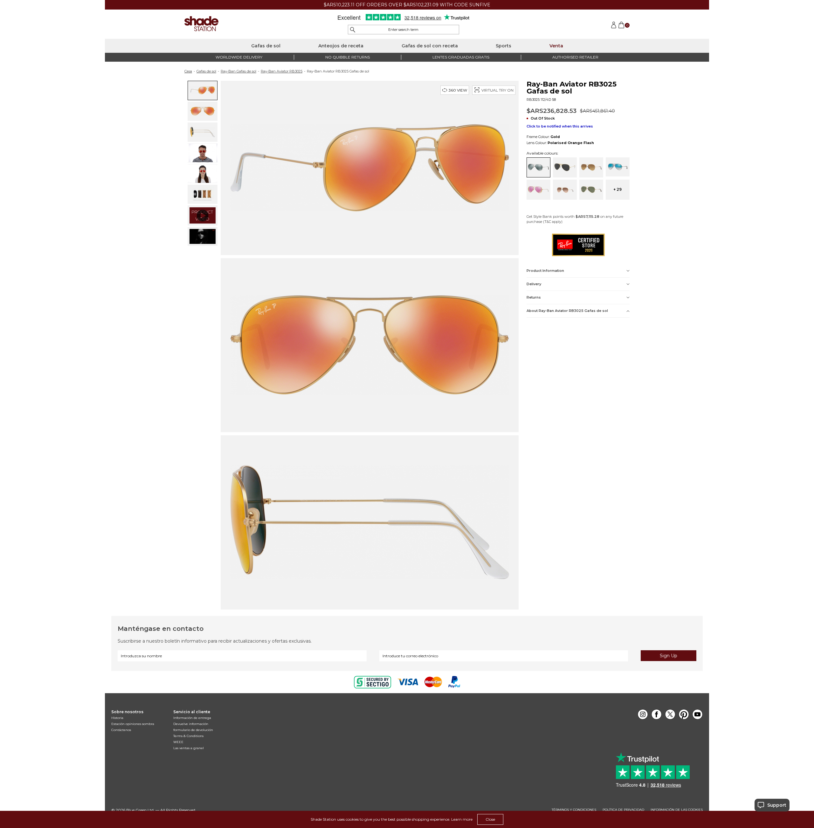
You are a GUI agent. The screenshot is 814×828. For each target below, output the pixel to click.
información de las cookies (677, 809)
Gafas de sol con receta (430, 46)
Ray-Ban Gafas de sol (238, 71)
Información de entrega (192, 718)
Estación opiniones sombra (132, 724)
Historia (117, 718)
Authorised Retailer (575, 57)
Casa (188, 71)
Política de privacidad (623, 809)
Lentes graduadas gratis (460, 57)
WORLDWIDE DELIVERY (239, 57)
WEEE (178, 742)
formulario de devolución (193, 730)
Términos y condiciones (574, 809)
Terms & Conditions (188, 736)
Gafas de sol (265, 46)
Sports (503, 46)
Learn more (462, 819)
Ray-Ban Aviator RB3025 (281, 71)
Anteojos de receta (340, 46)
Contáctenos (121, 730)
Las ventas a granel (188, 748)
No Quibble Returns (347, 57)
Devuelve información (190, 724)
